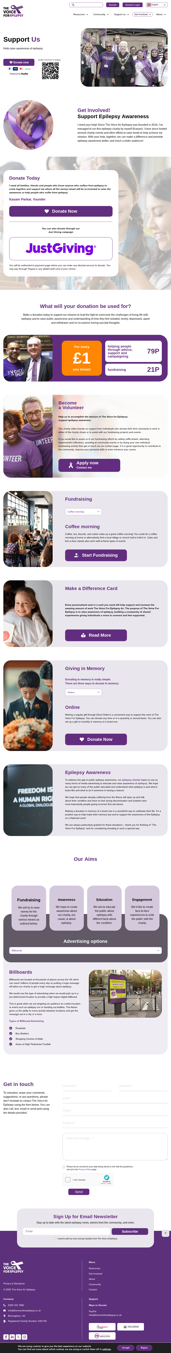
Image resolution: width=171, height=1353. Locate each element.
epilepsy (142, 783)
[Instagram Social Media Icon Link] (24, 1337)
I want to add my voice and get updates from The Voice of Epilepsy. (87, 1239)
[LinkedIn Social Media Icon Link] (12, 1337)
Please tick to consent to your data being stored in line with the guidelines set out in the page (100, 1168)
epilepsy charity (131, 779)
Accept (125, 1347)
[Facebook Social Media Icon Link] (6, 1337)
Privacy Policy (85, 1169)
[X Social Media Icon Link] (18, 1337)
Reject (144, 1347)
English (154, 5)
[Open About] (165, 14)
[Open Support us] (128, 14)
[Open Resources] (87, 14)
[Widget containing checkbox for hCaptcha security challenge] (88, 1179)
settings (106, 1349)
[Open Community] (108, 14)
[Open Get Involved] (150, 14)
